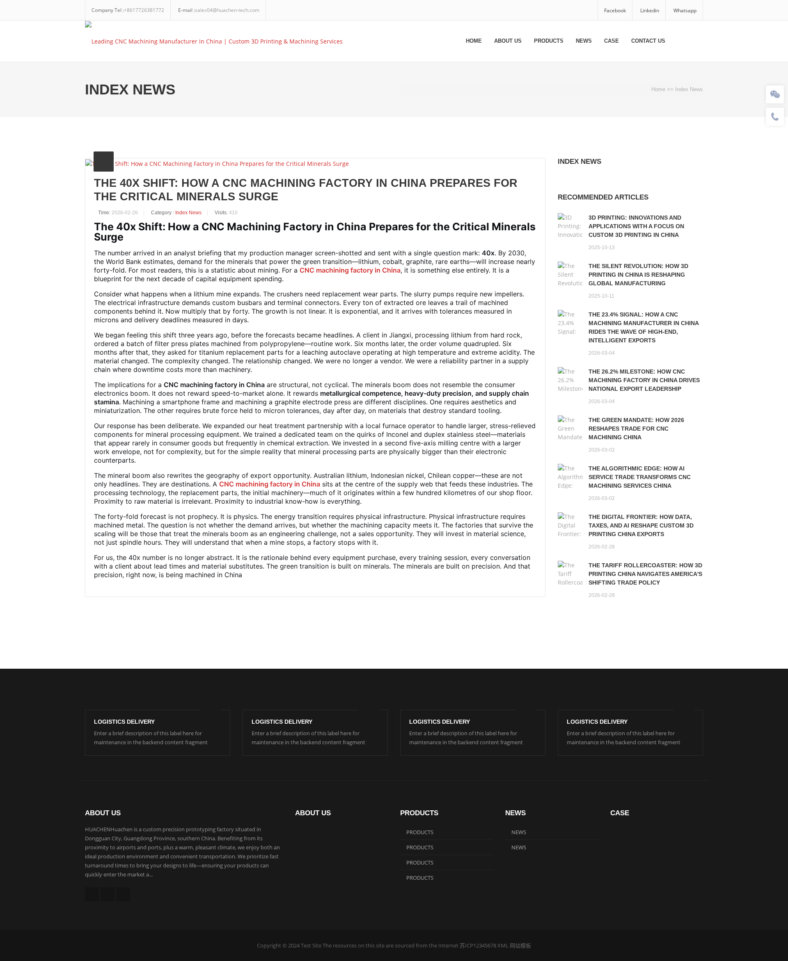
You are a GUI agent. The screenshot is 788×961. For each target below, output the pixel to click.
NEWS (584, 41)
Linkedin (649, 10)
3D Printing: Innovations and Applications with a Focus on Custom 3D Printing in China (636, 226)
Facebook (615, 10)
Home (474, 41)
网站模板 (520, 945)
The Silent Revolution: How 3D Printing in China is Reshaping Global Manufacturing (638, 275)
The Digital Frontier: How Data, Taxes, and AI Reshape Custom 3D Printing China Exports (641, 525)
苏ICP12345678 (478, 945)
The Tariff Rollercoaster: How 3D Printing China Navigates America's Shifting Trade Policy (645, 574)
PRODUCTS (549, 41)
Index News (689, 89)
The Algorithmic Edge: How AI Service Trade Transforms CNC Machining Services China (640, 477)
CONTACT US (648, 41)
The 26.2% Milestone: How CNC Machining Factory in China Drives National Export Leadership (644, 380)
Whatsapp (684, 10)
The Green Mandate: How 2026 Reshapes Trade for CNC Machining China (636, 428)
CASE (611, 41)
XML (503, 945)
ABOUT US (508, 41)
